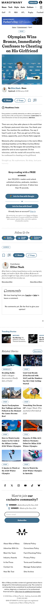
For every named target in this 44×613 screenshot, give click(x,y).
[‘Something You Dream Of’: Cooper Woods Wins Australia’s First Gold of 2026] (32, 393)
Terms (28, 215)
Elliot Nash (15, 88)
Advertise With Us (10, 548)
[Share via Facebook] (39, 67)
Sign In (33, 211)
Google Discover (10, 237)
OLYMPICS (6, 247)
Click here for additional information (28, 592)
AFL (22, 12)
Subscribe (33, 2)
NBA (16, 12)
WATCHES (16, 335)
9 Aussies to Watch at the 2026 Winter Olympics (11, 470)
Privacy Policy (29, 557)
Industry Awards (10, 557)
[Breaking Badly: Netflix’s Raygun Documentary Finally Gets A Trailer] (11, 360)
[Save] (29, 100)
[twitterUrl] (12, 485)
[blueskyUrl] (39, 485)
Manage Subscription (32, 567)
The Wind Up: (19, 340)
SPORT (22, 31)
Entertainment (22, 27)
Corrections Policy (31, 548)
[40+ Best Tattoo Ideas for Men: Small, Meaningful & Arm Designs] (32, 338)
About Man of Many (36, 282)
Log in (28, 295)
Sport (30, 27)
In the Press (8, 562)
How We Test (8, 571)
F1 (9, 12)
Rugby (30, 12)
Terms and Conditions (33, 562)
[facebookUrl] (5, 485)
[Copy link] (39, 82)
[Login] (40, 2)
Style (16, 7)
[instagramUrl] (18, 485)
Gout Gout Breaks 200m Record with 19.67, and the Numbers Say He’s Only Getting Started (32, 378)
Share (8, 100)
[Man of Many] (22, 532)
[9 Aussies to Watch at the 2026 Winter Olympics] (11, 455)
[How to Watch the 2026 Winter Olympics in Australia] (32, 455)
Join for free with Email (22, 206)
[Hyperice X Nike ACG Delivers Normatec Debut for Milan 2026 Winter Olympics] (32, 425)
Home (14, 27)
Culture (30, 7)
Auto (23, 7)
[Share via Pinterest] (39, 77)
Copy (21, 100)
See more (37, 351)
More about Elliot (7, 282)
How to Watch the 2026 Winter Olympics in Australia (32, 470)
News (4, 7)
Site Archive (29, 571)
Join (35, 295)
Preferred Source (37, 237)
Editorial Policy (30, 543)
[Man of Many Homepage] (12, 2)
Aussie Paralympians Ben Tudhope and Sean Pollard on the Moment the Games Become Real (11, 410)
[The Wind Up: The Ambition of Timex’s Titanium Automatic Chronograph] (6, 338)
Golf (3, 12)
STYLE (26, 434)
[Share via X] (39, 72)
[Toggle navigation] (41, 7)
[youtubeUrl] (25, 485)
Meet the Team (9, 553)
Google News (23, 237)
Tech (10, 7)
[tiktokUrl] (32, 485)
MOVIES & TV (6, 369)
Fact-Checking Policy (32, 553)
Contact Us (8, 567)
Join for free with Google (23, 196)
